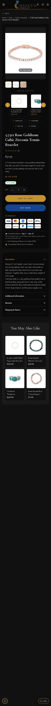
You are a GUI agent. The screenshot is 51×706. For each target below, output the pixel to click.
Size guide (12, 177)
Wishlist (19, 121)
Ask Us (20, 126)
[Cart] (48, 4)
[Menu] (4, 4)
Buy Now (25, 208)
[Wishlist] (43, 4)
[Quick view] (20, 339)
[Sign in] (38, 4)
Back (7, 14)
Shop (10, 18)
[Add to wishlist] (20, 345)
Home (4, 18)
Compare (34, 121)
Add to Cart (25, 198)
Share (33, 126)
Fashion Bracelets (21, 18)
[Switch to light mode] (5, 701)
